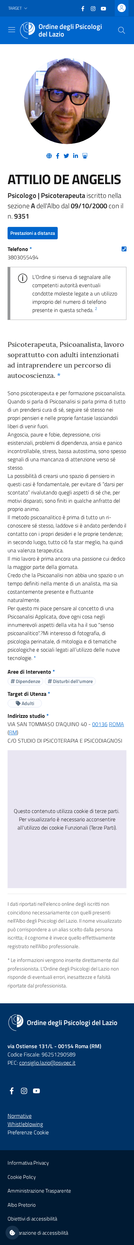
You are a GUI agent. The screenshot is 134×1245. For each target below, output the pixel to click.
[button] (18, 8)
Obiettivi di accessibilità (32, 1219)
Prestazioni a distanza (32, 233)
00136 (100, 724)
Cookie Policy (22, 1177)
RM (13, 732)
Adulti (27, 703)
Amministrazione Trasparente (39, 1191)
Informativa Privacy (28, 1163)
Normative (20, 1116)
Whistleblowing (25, 1124)
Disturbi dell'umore (72, 681)
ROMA (116, 724)
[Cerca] (122, 30)
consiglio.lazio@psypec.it (47, 1062)
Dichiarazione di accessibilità (38, 1233)
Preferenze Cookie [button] (28, 1132)
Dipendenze (27, 681)
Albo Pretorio (22, 1205)
